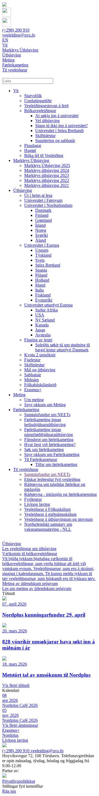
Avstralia (43, 335)
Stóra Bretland (47, 265)
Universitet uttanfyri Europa (48, 305)
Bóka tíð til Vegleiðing (43, 155)
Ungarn (41, 250)
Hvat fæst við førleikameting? (50, 444)
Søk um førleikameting (44, 449)
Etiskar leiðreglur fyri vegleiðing (52, 479)
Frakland (43, 295)
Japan (40, 330)
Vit (15, 90)
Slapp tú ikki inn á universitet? (61, 125)
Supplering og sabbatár (55, 140)
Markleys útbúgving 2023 (46, 175)
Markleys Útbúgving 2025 (47, 165)
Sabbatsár (32, 374)
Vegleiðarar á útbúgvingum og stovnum (58, 519)
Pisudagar (32, 145)
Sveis (40, 260)
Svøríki (41, 235)
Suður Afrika (46, 310)
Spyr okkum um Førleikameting (51, 454)
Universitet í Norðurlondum (48, 205)
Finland (41, 215)
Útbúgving (22, 190)
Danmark (43, 210)
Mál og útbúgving (39, 369)
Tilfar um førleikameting (56, 464)
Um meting (34, 399)
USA (39, 315)
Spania (41, 270)
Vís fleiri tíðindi (15, 685)
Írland (40, 285)
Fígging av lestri (38, 340)
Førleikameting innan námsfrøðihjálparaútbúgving (48, 432)
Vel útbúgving (47, 120)
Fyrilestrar (33, 499)
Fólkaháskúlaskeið (40, 384)
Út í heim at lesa (38, 195)
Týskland (43, 255)
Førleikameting (26, 409)
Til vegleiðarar (25, 469)
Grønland (43, 220)
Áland (40, 240)
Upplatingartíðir (38, 100)
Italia (39, 290)
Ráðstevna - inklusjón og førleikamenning (60, 494)
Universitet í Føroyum (43, 200)
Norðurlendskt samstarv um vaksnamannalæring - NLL (48, 527)
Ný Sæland (45, 320)
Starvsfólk (33, 95)
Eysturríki (43, 300)
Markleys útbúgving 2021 (46, 185)
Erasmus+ (33, 389)
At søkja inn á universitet (56, 115)
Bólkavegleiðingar (40, 110)
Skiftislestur (45, 135)
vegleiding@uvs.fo (18, 35)
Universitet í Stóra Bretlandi (59, 130)
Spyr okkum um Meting (45, 404)
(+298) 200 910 (15, 30)
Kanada (42, 325)
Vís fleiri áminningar (20, 725)
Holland (42, 280)
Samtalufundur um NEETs (47, 414)
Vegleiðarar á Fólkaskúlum (47, 509)
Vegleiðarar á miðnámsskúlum (50, 514)
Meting (19, 394)
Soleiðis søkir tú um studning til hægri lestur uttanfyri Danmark (62, 347)
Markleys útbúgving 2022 (46, 180)
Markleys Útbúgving (31, 160)
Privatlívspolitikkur (18, 781)
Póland (41, 275)
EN (5, 40)
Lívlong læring (37, 504)
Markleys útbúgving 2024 (46, 170)
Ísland (40, 225)
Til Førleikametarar (40, 459)
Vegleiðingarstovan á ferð (46, 105)
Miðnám (31, 379)
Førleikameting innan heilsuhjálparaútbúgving (45, 422)
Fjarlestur (32, 359)
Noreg (40, 230)
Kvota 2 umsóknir (40, 354)
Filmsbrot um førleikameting (48, 439)
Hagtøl (30, 150)
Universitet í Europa (41, 245)
